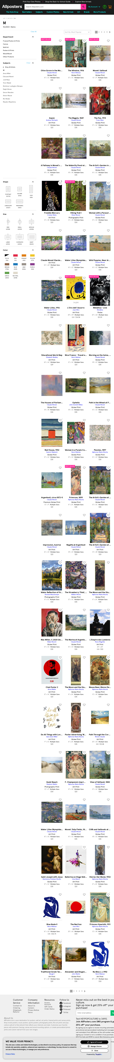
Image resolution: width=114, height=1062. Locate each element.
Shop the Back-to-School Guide (57, 2)
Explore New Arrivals (83, 2)
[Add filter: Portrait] (8, 189)
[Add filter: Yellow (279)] (32, 255)
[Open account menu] (99, 7)
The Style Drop (12, 12)
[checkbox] (8, 223)
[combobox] (52, 7)
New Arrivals (68, 12)
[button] (31, 2)
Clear (28, 63)
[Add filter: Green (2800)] (7, 272)
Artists (10, 18)
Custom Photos (53, 12)
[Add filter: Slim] (31, 189)
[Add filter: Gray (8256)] (24, 263)
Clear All (33, 31)
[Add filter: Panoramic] (19, 201)
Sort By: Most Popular (73, 32)
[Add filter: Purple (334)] (32, 263)
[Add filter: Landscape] (8, 201)
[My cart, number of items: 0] (110, 7)
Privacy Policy (10, 1054)
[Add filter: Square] (19, 189)
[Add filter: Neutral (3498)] (15, 272)
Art (4, 18)
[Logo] (12, 7)
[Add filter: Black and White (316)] (7, 255)
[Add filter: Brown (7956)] (7, 263)
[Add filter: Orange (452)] (24, 255)
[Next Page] (109, 32)
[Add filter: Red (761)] (15, 255)
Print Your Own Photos (31, 2)
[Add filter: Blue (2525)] (15, 263)
